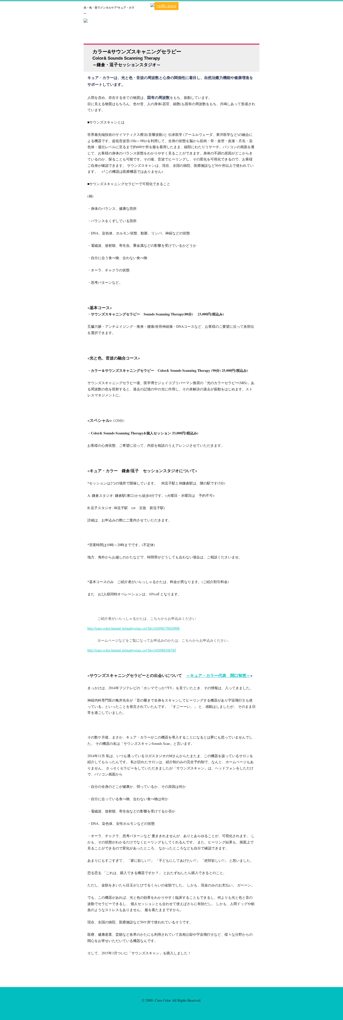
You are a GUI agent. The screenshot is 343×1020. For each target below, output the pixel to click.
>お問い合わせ (167, 6)
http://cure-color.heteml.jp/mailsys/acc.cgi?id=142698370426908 (133, 628)
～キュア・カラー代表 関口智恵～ (218, 675)
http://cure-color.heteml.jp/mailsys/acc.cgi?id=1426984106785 (131, 650)
